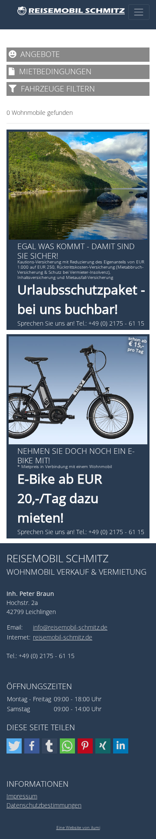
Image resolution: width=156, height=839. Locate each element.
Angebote (38, 54)
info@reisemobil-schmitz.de (70, 627)
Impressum (21, 796)
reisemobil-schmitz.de (62, 637)
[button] (14, 746)
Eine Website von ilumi (78, 827)
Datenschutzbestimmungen (43, 805)
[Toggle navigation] (139, 11)
